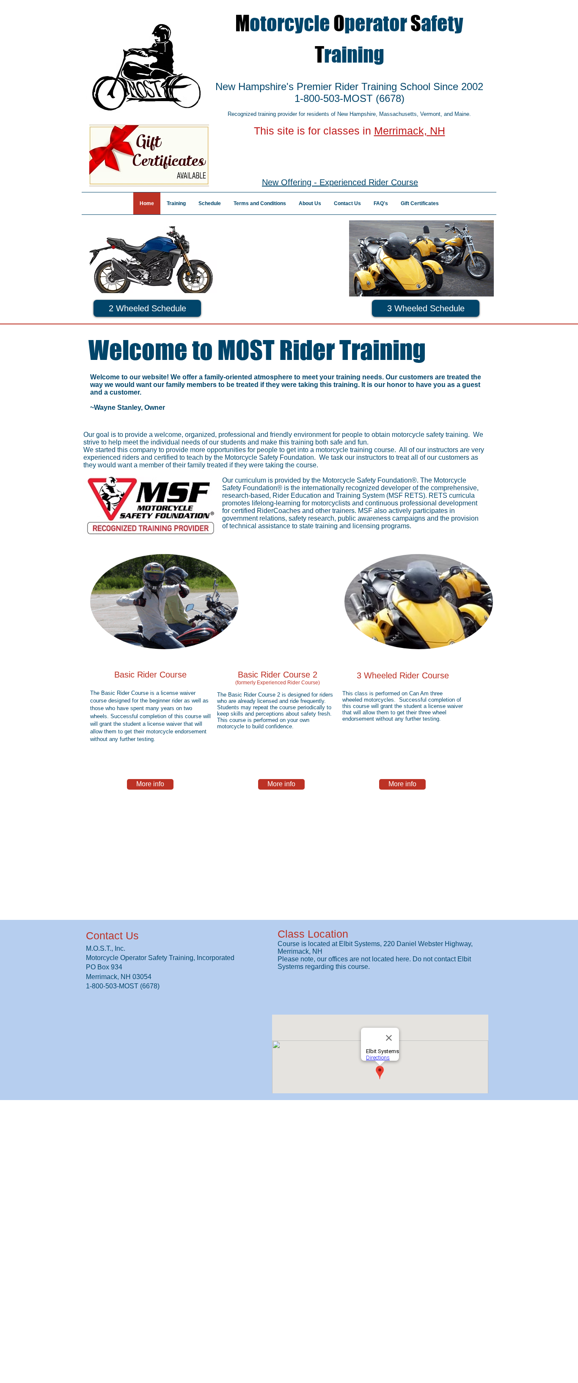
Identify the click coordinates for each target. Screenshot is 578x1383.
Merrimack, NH (409, 131)
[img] (164, 601)
